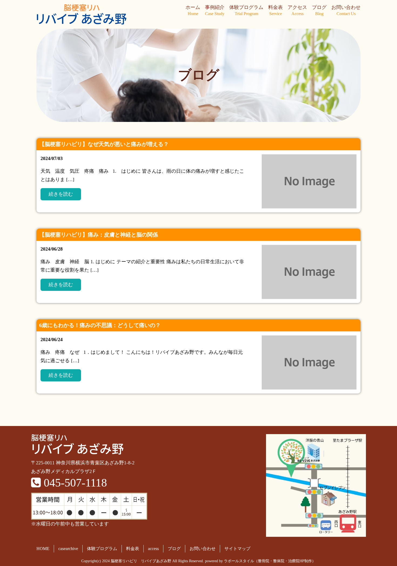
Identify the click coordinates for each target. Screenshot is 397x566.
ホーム (193, 10)
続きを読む (61, 194)
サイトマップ (237, 548)
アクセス (297, 10)
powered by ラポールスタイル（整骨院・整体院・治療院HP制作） (260, 561)
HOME (42, 548)
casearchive (68, 548)
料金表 (275, 10)
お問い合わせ (346, 10)
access (153, 548)
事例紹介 (214, 10)
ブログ (319, 10)
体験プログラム (246, 10)
